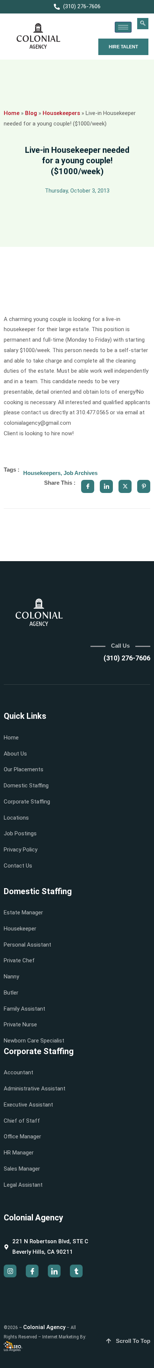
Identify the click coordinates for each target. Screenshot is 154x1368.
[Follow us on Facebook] (32, 1271)
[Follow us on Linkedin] (54, 1271)
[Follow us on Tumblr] (76, 1271)
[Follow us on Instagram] (10, 1271)
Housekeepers (61, 113)
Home (11, 113)
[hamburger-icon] (123, 27)
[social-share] (87, 486)
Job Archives (81, 473)
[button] (142, 23)
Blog (31, 113)
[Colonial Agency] (38, 36)
